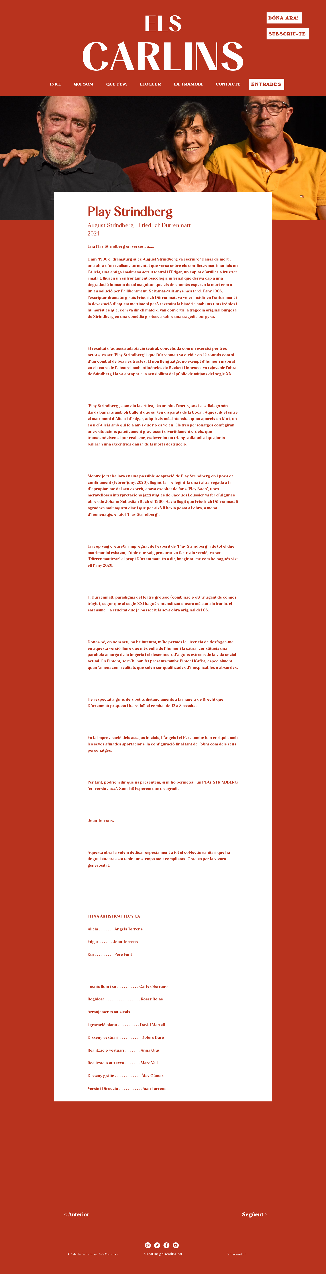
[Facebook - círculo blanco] (166, 1245)
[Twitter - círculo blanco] (157, 1245)
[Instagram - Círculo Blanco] (148, 1245)
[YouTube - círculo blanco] (176, 1245)
